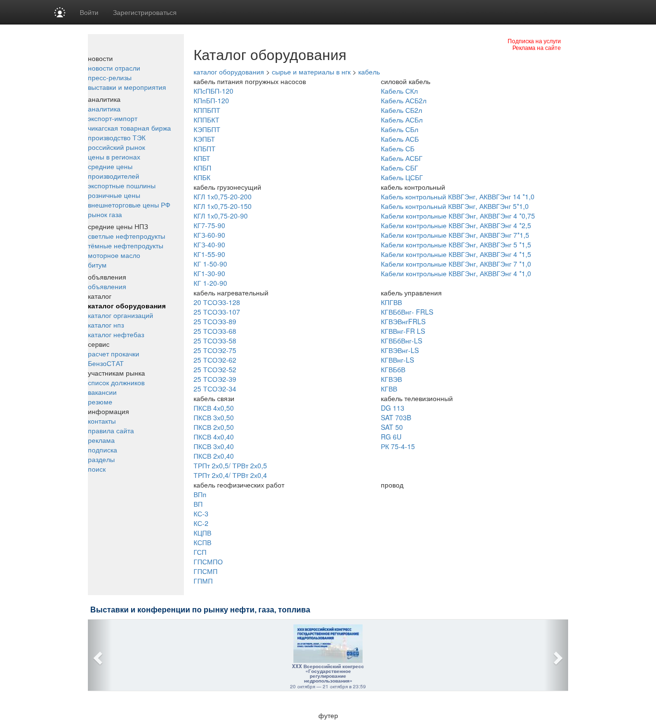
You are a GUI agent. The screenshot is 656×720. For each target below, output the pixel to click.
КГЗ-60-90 (209, 235)
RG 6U (391, 436)
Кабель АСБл (402, 119)
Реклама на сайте (536, 47)
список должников (116, 382)
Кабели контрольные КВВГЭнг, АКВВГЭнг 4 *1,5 (456, 254)
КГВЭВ (391, 379)
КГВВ (389, 388)
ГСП (200, 552)
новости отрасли (114, 68)
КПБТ (202, 158)
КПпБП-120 (211, 100)
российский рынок (116, 147)
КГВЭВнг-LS (400, 350)
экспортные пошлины (122, 185)
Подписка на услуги (534, 41)
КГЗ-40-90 (209, 244)
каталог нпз (106, 324)
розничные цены (114, 195)
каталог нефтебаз (116, 334)
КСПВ (202, 542)
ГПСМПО (208, 561)
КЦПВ (202, 532)
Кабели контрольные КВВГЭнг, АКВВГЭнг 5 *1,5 (456, 244)
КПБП (202, 167)
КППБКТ (206, 119)
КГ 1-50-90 (210, 263)
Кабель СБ (397, 148)
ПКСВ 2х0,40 (214, 456)
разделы (101, 459)
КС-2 (201, 523)
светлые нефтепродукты (126, 236)
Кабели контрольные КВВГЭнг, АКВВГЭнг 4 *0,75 (458, 215)
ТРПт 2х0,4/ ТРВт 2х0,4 (230, 475)
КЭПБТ (204, 139)
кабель (369, 71)
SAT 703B (396, 417)
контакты (102, 421)
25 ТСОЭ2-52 (215, 369)
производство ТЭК (117, 137)
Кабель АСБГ (402, 158)
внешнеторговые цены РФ (129, 204)
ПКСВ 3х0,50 (214, 417)
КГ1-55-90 (209, 254)
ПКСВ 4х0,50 (214, 408)
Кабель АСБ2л (403, 100)
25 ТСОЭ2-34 (215, 388)
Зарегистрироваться (145, 12)
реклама (101, 440)
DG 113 (392, 408)
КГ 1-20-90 (210, 283)
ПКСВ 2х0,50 (214, 427)
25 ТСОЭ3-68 (215, 331)
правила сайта (111, 430)
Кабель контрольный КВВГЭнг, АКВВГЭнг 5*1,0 (455, 206)
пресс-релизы (110, 77)
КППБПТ (207, 110)
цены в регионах (114, 156)
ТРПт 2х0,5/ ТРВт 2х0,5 (230, 465)
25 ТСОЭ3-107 (217, 312)
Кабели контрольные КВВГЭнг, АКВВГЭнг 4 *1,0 (456, 273)
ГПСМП (206, 571)
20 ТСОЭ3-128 (217, 302)
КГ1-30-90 (209, 273)
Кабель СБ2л (401, 110)
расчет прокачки (113, 353)
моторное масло (114, 255)
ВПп (200, 494)
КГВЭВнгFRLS (403, 321)
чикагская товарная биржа (129, 128)
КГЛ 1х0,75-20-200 (223, 196)
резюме (100, 401)
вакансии (102, 392)
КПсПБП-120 (213, 91)
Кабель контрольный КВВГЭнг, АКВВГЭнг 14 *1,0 (458, 196)
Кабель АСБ (400, 139)
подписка (102, 449)
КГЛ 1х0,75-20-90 (221, 215)
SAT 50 (392, 427)
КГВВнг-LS (397, 360)
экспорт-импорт (112, 118)
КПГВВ (391, 302)
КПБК (202, 177)
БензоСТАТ (106, 363)
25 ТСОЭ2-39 (215, 379)
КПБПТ (205, 148)
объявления (107, 286)
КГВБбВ (393, 369)
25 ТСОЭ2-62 (215, 360)
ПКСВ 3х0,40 (214, 446)
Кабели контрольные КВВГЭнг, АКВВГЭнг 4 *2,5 (456, 225)
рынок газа (105, 214)
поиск (97, 469)
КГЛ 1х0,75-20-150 (223, 206)
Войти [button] (89, 12)
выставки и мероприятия (127, 87)
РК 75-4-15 (398, 446)
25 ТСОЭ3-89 (215, 321)
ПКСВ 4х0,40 (214, 436)
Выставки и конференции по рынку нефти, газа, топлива (200, 610)
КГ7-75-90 (209, 225)
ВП (198, 504)
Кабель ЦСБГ (402, 177)
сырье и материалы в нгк (311, 71)
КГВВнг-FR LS (403, 331)
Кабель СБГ (399, 167)
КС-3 (201, 513)
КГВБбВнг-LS (401, 340)
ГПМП (203, 581)
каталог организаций (120, 315)
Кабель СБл (399, 129)
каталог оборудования (127, 305)
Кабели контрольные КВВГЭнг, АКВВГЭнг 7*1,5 (455, 235)
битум (97, 264)
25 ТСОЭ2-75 (215, 350)
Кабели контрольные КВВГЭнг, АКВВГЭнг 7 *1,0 (456, 263)
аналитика (104, 108)
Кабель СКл (399, 91)
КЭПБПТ (207, 129)
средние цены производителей (113, 171)
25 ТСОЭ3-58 (215, 340)
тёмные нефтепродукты (125, 245)
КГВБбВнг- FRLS (407, 312)
